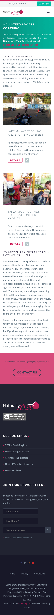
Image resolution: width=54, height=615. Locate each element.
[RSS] (29, 563)
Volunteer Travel (13, 470)
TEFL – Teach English (16, 445)
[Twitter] (25, 563)
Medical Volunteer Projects (19, 464)
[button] (27, 160)
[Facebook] (21, 563)
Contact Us (39, 574)
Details (15, 160)
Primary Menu (48, 12)
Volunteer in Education (16, 457)
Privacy (24, 574)
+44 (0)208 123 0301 (18, 3)
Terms (12, 574)
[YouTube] (33, 563)
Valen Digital (24, 603)
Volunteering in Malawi (17, 451)
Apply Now (44, 3)
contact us (27, 372)
